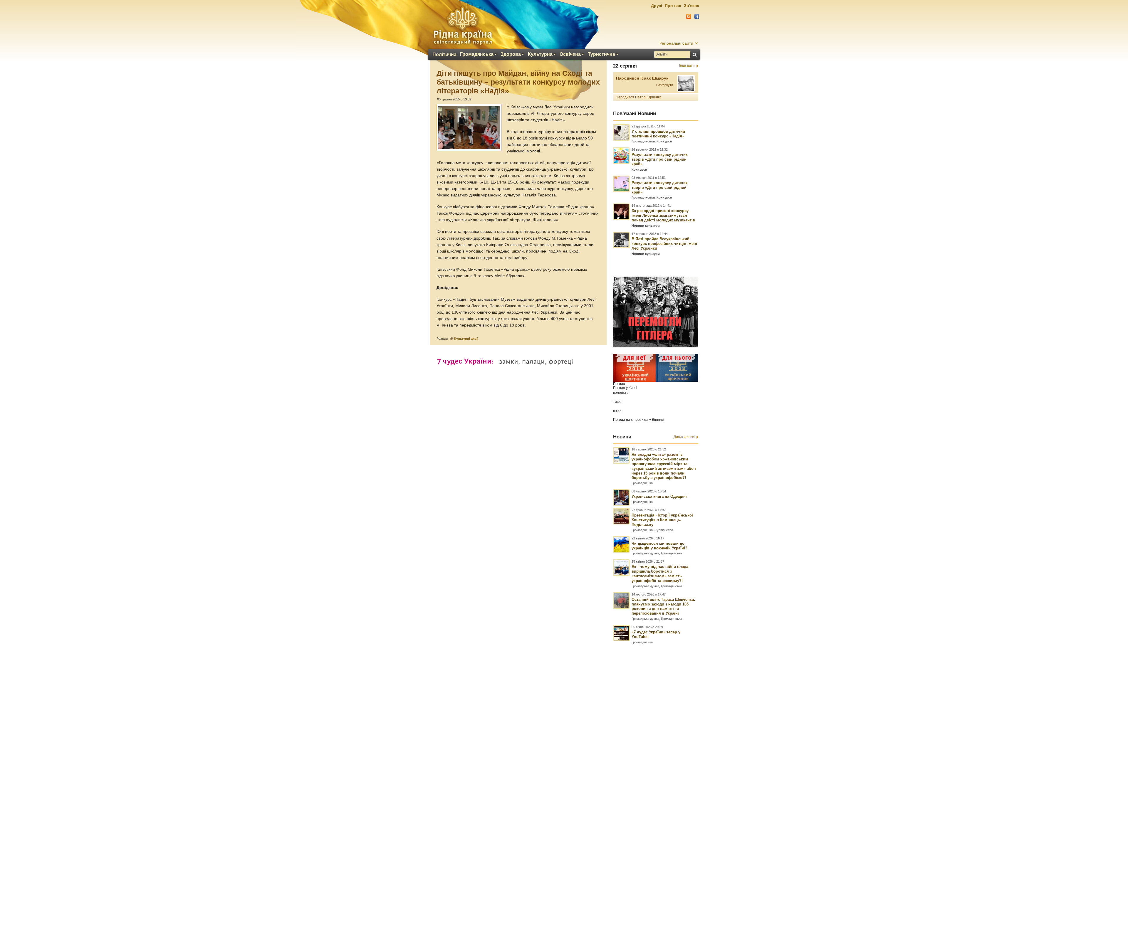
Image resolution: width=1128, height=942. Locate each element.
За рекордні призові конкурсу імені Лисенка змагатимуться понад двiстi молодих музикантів (663, 215)
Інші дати (687, 65)
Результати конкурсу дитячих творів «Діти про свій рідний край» (660, 159)
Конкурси (664, 141)
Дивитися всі (684, 437)
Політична (444, 54)
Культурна (540, 54)
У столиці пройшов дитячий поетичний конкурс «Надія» (658, 133)
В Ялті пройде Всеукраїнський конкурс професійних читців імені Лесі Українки (664, 243)
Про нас (673, 6)
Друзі (656, 6)
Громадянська (477, 54)
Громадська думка (645, 553)
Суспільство (663, 530)
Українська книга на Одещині (659, 496)
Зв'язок (691, 6)
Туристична (601, 54)
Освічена (570, 54)
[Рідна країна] (462, 25)
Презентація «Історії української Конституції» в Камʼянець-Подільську (662, 520)
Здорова (511, 54)
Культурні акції (466, 338)
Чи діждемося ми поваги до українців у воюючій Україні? (659, 545)
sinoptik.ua (639, 420)
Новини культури (646, 225)
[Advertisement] (564, 782)
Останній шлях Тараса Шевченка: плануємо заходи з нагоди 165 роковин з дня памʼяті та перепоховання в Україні (663, 606)
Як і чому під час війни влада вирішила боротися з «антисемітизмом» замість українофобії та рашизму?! (660, 573)
